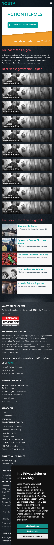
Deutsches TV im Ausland (13, 449)
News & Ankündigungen (12, 367)
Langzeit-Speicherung (11, 429)
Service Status (8, 370)
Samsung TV (7, 505)
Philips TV (6, 512)
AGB (4, 412)
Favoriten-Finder (9, 433)
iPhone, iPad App (9, 460)
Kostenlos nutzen (9, 401)
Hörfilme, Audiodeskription (13, 442)
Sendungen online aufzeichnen (15, 385)
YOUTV (8, 3)
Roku (4, 495)
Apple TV (6, 492)
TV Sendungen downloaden (14, 391)
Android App (7, 463)
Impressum (6, 419)
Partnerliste (7, 475)
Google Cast (7, 502)
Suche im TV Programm (12, 394)
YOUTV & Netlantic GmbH (13, 373)
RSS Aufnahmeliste (10, 446)
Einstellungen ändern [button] (32, 536)
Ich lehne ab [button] (32, 531)
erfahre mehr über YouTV (32, 41)
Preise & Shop (8, 398)
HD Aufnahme (8, 436)
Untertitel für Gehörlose (12, 439)
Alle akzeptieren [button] (32, 526)
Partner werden (8, 478)
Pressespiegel (8, 526)
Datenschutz (7, 415)
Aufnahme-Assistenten (12, 426)
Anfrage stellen (8, 540)
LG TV (4, 508)
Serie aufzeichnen (25, 25)
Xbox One (6, 498)
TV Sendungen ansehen (12, 388)
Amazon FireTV (8, 485)
